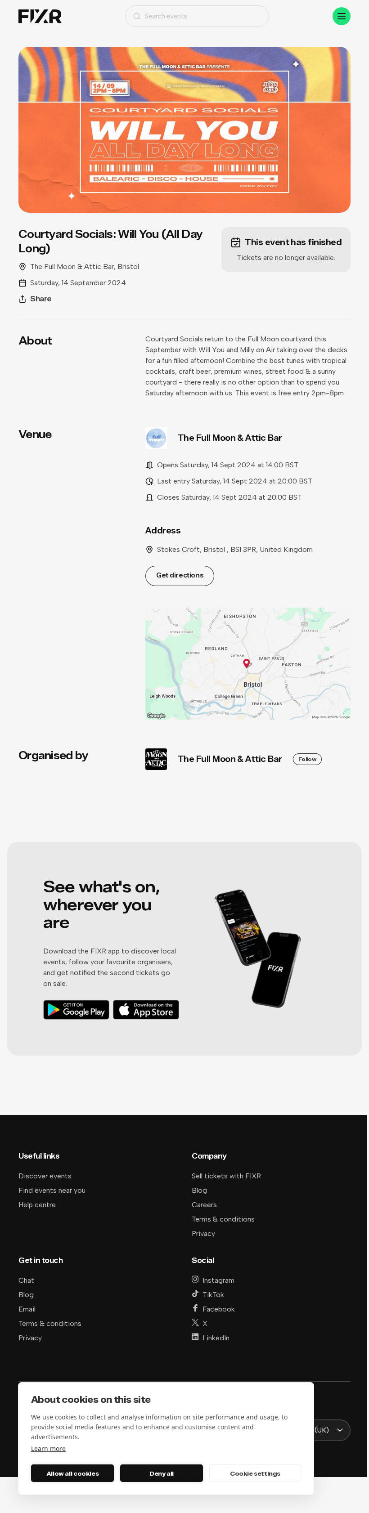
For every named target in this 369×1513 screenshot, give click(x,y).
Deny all (161, 1473)
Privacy (203, 1233)
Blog (199, 1190)
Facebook (218, 1309)
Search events (165, 16)
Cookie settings (255, 1473)
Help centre (37, 1204)
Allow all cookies (72, 1473)
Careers (204, 1204)
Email (27, 1309)
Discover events (45, 1176)
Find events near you (52, 1190)
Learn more (48, 1448)
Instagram (218, 1280)
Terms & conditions (223, 1219)
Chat (26, 1280)
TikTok (213, 1294)
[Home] (40, 16)
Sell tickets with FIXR (226, 1176)
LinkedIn (216, 1338)
